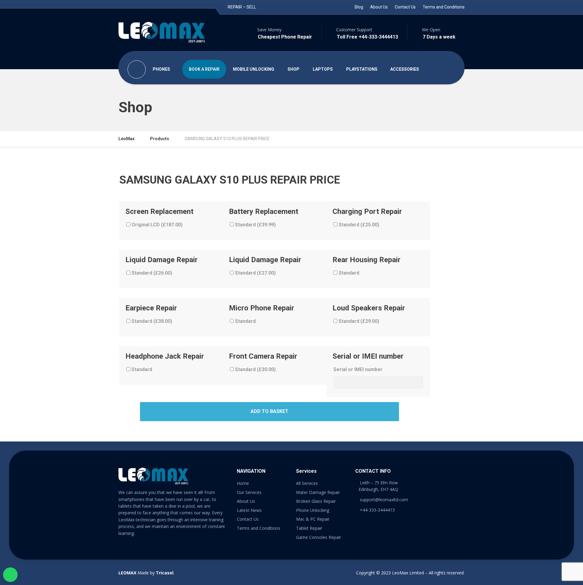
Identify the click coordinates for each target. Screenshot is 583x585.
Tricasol (164, 573)
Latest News (249, 510)
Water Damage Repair (318, 492)
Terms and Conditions (444, 7)
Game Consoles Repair (318, 537)
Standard (348, 273)
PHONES (161, 69)
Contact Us (405, 7)
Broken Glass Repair (316, 501)
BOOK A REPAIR (204, 69)
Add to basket (269, 411)
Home (243, 483)
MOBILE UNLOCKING (253, 69)
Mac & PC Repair (312, 519)
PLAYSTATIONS (361, 69)
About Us (379, 7)
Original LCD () (156, 225)
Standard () (255, 225)
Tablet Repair (309, 528)
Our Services (249, 492)
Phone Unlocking (312, 510)
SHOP (293, 69)
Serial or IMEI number (358, 369)
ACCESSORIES (404, 69)
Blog (359, 7)
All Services (307, 483)
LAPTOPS (323, 69)
